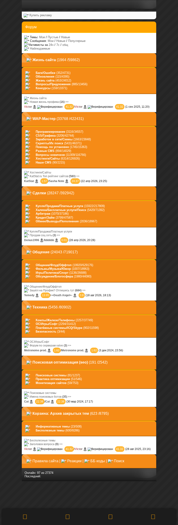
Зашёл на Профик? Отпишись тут (52, 290)
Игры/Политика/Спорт (52, 272)
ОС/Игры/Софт (46, 324)
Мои (42, 37)
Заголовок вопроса (42, 444)
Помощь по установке (52, 147)
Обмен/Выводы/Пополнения (57, 221)
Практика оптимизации (53, 379)
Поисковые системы (51, 375)
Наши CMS (43, 162)
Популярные (77, 41)
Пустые (53, 37)
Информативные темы (53, 426)
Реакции (74, 461)
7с (58, 45)
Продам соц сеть (41, 235)
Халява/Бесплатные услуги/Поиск (61, 210)
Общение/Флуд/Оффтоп (54, 265)
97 (38, 473)
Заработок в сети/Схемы (54, 139)
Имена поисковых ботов (45, 396)
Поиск (119, 461)
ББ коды (97, 461)
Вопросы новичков (50, 155)
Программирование (50, 131)
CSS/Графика (46, 135)
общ (65, 45)
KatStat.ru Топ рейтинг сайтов (49, 176)
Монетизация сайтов (51, 383)
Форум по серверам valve (46, 345)
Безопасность (46, 331)
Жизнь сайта (45, 80)
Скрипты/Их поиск (49, 143)
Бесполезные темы (50, 430)
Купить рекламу (40, 15)
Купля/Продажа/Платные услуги (59, 206)
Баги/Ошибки (45, 73)
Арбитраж (43, 213)
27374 (49, 473)
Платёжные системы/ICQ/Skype (59, 328)
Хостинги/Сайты (48, 158)
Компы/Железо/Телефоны (55, 320)
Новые (65, 37)
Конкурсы (43, 88)
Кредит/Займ (45, 217)
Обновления (45, 76)
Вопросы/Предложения (53, 84)
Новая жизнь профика (44, 101)
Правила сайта (45, 461)
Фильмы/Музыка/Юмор (53, 268)
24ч (51, 45)
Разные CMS (45, 151)
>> (67, 101)
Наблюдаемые (40, 48)
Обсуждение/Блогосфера (54, 276)
